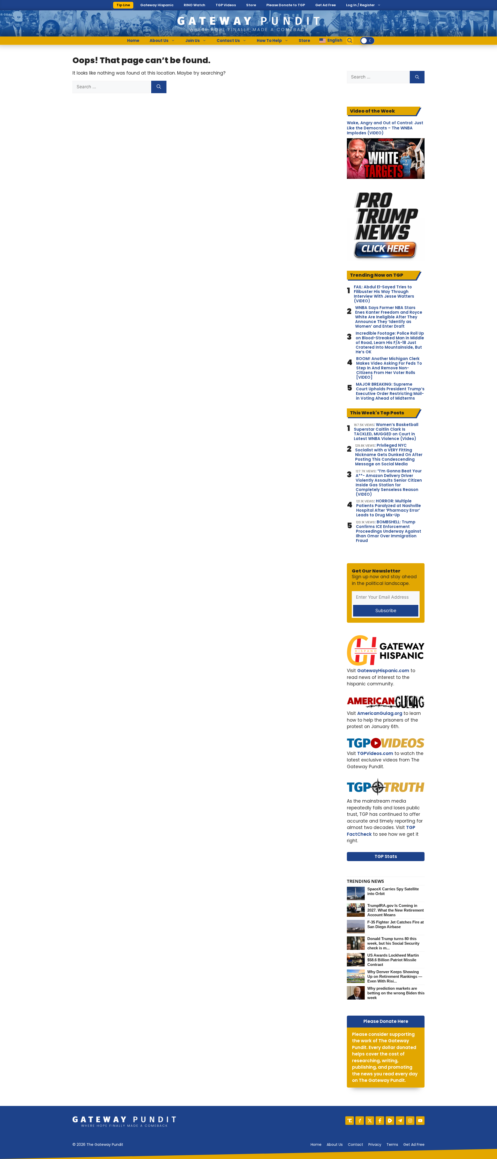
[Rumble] (390, 1120)
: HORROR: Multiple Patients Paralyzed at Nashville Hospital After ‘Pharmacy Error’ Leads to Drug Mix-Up (388, 508)
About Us (159, 40)
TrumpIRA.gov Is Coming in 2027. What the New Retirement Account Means (395, 910)
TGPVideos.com (375, 753)
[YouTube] (420, 1120)
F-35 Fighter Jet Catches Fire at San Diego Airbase (395, 924)
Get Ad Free (325, 5)
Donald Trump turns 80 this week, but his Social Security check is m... (393, 943)
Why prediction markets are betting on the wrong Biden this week (396, 993)
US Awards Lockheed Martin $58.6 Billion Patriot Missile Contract (393, 960)
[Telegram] (400, 1120)
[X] (370, 1120)
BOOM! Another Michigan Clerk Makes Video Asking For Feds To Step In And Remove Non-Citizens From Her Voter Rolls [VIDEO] (389, 368)
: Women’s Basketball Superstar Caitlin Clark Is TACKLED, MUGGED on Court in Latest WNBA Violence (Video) (386, 431)
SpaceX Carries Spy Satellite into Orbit (393, 891)
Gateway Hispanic (156, 5)
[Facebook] (380, 1120)
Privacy (374, 1144)
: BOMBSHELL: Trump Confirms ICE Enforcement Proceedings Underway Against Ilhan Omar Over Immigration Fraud (388, 531)
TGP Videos (226, 5)
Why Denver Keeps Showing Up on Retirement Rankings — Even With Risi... (394, 976)
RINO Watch (194, 5)
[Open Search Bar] (350, 40)
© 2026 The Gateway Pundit (97, 1144)
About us (335, 1144)
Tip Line (123, 5)
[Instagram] (410, 1120)
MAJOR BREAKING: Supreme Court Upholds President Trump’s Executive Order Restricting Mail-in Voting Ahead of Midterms (390, 391)
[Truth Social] (349, 1120)
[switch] (367, 41)
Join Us (192, 40)
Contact (355, 1144)
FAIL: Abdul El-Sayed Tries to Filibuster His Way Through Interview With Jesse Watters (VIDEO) (384, 294)
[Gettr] (359, 1120)
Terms (392, 1144)
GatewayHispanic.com (383, 670)
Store (251, 5)
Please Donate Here (385, 1021)
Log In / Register (360, 5)
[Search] (158, 87)
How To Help (269, 40)
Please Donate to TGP (285, 5)
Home (133, 40)
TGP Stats (386, 856)
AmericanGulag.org (379, 713)
